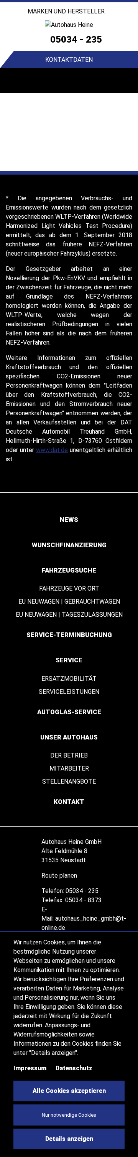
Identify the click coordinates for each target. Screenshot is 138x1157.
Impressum (29, 1068)
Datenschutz (74, 1068)
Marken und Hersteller (67, 11)
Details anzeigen (69, 1138)
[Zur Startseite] (69, 25)
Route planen (60, 875)
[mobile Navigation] (12, 80)
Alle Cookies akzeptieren (69, 1090)
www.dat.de (52, 450)
